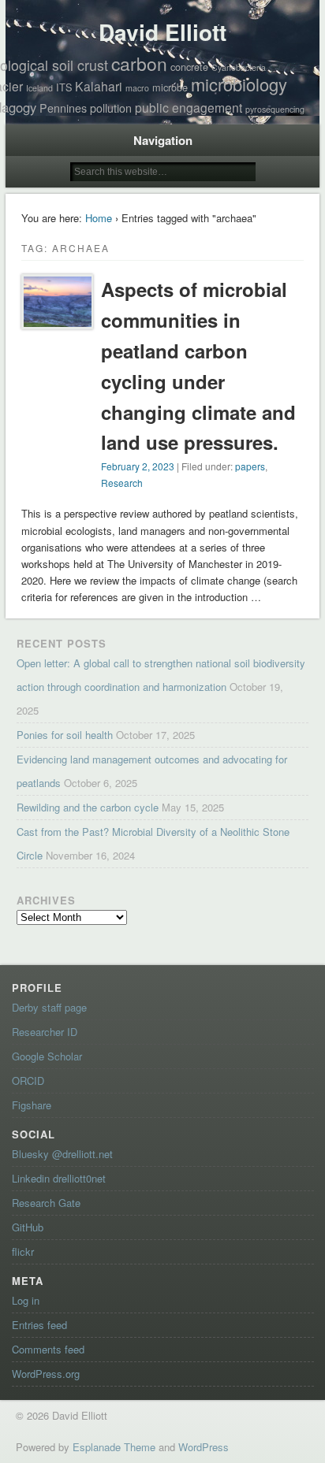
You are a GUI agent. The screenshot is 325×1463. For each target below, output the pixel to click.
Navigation (162, 140)
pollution (111, 108)
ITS (64, 87)
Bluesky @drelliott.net (62, 1153)
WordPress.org (46, 1373)
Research (122, 482)
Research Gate (46, 1202)
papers (250, 466)
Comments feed (48, 1349)
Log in (25, 1300)
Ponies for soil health (65, 734)
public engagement (188, 107)
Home (98, 217)
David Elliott (162, 32)
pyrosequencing (274, 109)
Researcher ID (44, 1031)
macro (137, 88)
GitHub (27, 1227)
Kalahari (98, 86)
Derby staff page (49, 1007)
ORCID (28, 1080)
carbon (139, 63)
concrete (189, 66)
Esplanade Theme (114, 1446)
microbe (170, 87)
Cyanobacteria (238, 67)
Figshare (31, 1104)
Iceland (39, 88)
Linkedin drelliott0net (59, 1178)
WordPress (203, 1446)
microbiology (239, 84)
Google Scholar (47, 1056)
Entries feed (39, 1324)
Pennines (63, 108)
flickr (23, 1251)
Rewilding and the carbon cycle (88, 807)
